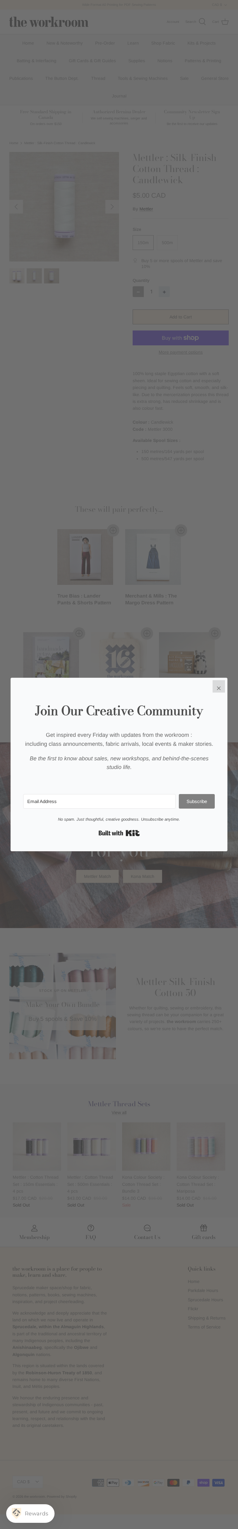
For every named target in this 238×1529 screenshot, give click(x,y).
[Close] (219, 686)
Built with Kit (119, 833)
